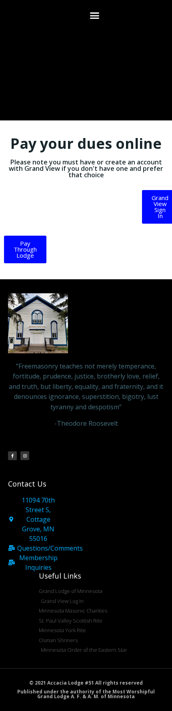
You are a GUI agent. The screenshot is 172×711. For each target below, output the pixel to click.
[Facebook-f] (12, 455)
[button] (94, 15)
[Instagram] (24, 455)
